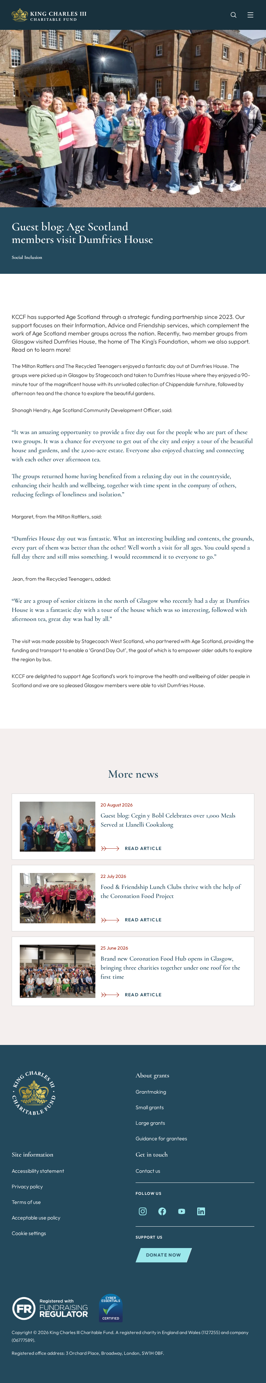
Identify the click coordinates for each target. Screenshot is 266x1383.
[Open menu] (247, 15)
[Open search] (230, 15)
